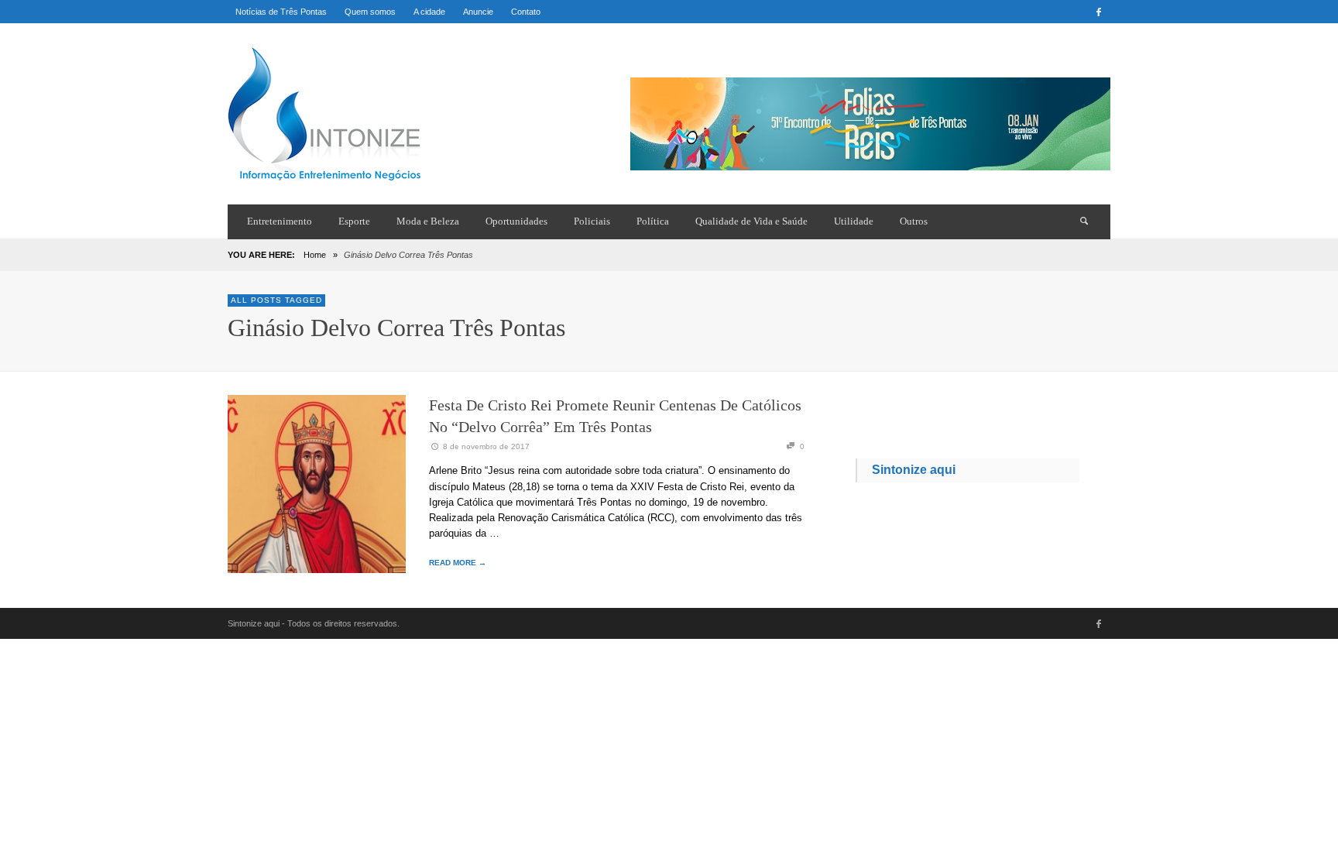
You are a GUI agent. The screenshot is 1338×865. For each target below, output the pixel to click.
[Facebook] (1098, 11)
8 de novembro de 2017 (486, 446)
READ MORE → (457, 562)
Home (315, 254)
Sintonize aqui (913, 469)
